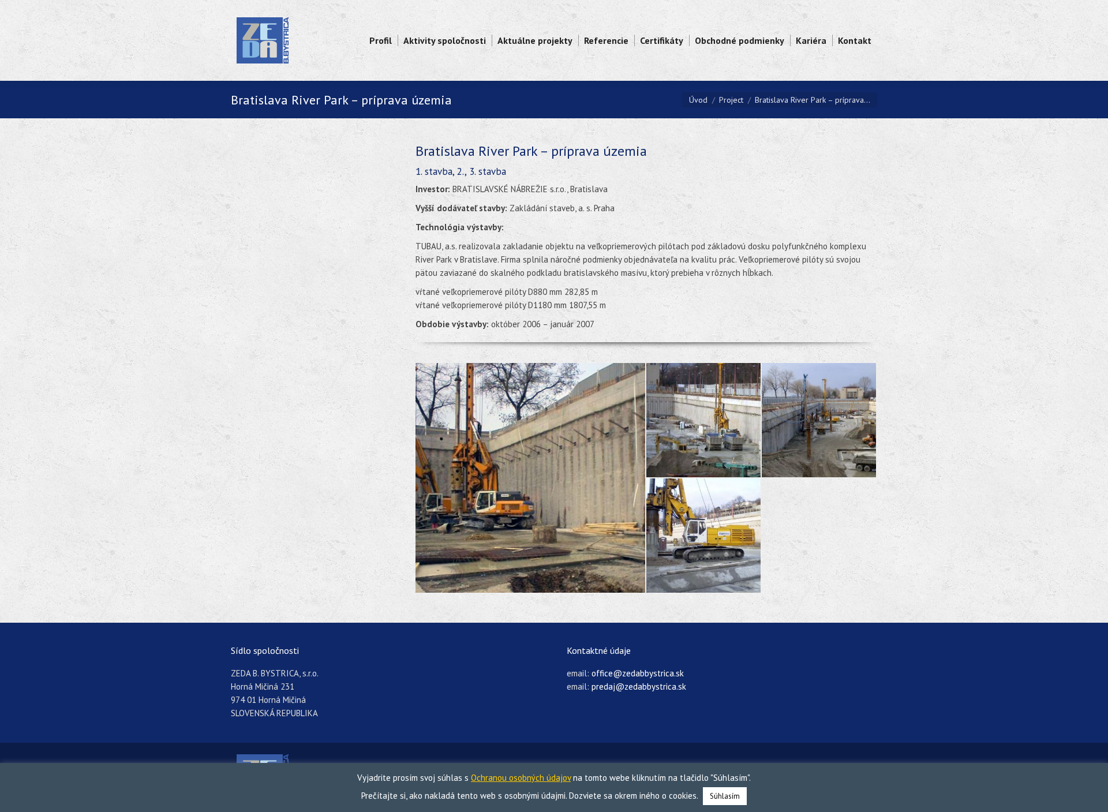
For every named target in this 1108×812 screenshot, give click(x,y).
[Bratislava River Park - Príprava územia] (530, 478)
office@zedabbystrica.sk (638, 673)
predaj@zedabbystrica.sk (639, 686)
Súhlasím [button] (725, 796)
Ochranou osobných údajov (521, 777)
